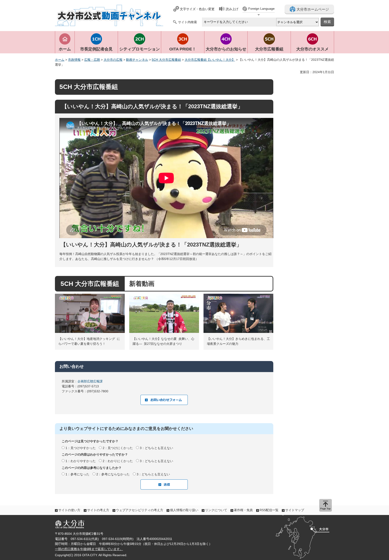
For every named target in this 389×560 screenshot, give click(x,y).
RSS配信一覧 (269, 510)
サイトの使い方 (69, 510)
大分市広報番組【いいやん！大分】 (210, 59)
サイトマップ (294, 510)
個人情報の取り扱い (184, 510)
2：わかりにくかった (118, 461)
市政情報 (74, 59)
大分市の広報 (113, 59)
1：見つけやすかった (81, 448)
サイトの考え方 (98, 510)
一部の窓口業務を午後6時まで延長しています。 (89, 549)
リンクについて (216, 510)
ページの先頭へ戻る (325, 505)
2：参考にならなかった (113, 474)
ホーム (59, 59)
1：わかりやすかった (81, 461)
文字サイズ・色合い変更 (197, 9)
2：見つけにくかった (118, 448)
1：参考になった (77, 474)
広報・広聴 (92, 59)
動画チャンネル (137, 59)
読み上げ (232, 9)
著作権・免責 (243, 510)
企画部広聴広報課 (91, 381)
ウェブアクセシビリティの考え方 (139, 510)
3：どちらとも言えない (156, 448)
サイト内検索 (187, 22)
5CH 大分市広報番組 (166, 59)
